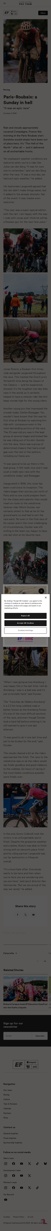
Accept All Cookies (25, 623)
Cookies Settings (25, 630)
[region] (25, 615)
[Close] (46, 597)
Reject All (25, 616)
